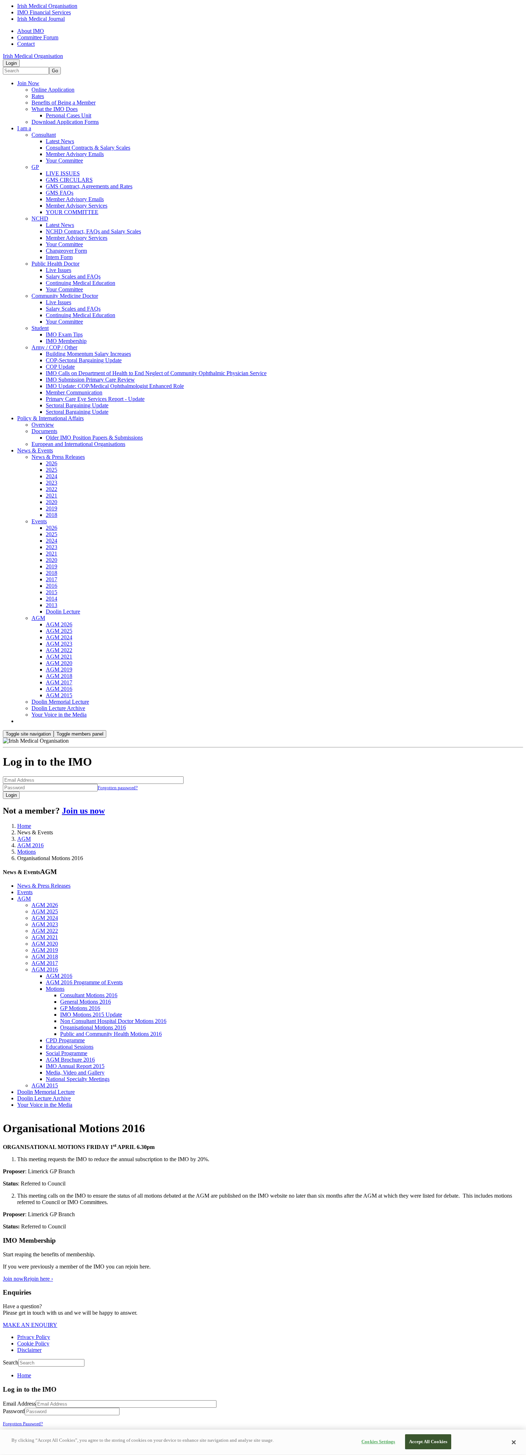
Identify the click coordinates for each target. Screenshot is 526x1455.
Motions (26, 852)
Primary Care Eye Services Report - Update (95, 399)
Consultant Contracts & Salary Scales (88, 148)
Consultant (43, 135)
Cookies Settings (378, 1441)
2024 (51, 476)
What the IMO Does (54, 109)
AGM (38, 618)
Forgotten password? (118, 787)
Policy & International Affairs (50, 418)
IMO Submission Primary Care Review (90, 380)
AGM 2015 (59, 695)
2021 (51, 496)
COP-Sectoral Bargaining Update (84, 360)
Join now (13, 1279)
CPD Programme (65, 1040)
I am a (24, 128)
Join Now (28, 83)
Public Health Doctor (55, 264)
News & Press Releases (58, 457)
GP (35, 167)
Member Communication (74, 392)
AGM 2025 (59, 631)
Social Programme (66, 1053)
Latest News (60, 141)
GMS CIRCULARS (69, 180)
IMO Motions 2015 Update (91, 1015)
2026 (51, 463)
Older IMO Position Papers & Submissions (94, 438)
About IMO (30, 31)
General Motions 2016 (85, 1002)
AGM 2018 (59, 676)
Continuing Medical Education (80, 283)
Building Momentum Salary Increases (88, 354)
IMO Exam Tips (64, 334)
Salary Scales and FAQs (73, 276)
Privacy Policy (33, 1337)
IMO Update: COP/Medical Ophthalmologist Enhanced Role (115, 386)
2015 (51, 592)
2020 (51, 502)
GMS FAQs (59, 193)
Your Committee (64, 160)
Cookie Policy (33, 1343)
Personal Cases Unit (68, 115)
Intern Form (59, 257)
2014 (51, 599)
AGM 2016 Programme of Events (84, 982)
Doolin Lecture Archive (58, 708)
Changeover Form (66, 251)
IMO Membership (66, 341)
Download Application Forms (65, 122)
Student (40, 328)
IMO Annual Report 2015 (75, 1066)
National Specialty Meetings (77, 1079)
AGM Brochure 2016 (70, 1060)
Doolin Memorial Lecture (60, 702)
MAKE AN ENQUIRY (30, 1325)
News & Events (35, 450)
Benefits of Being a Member (63, 103)
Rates (37, 96)
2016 (51, 586)
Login (11, 63)
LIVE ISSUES (63, 173)
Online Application (52, 90)
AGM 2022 (59, 650)
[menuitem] (270, 1375)
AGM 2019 (59, 669)
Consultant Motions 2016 (88, 995)
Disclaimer (29, 1350)
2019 (51, 508)
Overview (42, 425)
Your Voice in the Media (59, 715)
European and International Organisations (78, 444)
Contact (26, 44)
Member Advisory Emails (75, 154)
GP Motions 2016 (80, 1008)
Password (14, 1411)
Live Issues (58, 270)
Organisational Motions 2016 (93, 1027)
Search (10, 1362)
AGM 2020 (59, 663)
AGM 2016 (59, 689)
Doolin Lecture (63, 611)
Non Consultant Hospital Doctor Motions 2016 (113, 1021)
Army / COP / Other (54, 347)
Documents (44, 431)
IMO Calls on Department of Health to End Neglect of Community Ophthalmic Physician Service (156, 373)
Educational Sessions (69, 1047)
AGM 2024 (59, 637)
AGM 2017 (59, 682)
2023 (51, 483)
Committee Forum (37, 37)
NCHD (39, 218)
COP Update (60, 367)
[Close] (514, 1442)
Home (24, 826)
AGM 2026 (59, 624)
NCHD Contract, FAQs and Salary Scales (93, 231)
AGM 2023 (59, 644)
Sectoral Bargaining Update (77, 405)
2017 (51, 579)
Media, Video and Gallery (75, 1073)
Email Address (19, 1404)
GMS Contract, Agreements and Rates (89, 186)
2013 (51, 605)
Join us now (83, 810)
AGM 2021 (59, 657)
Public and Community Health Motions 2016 (111, 1034)
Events (39, 521)
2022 (51, 489)
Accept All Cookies (428, 1441)
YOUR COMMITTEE (72, 212)
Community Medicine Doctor (64, 296)
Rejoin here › (38, 1279)
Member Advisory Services (76, 206)
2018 (51, 515)
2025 (51, 470)
